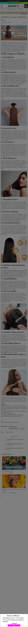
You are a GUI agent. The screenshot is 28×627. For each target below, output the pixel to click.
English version (5, 621)
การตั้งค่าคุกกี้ (14, 623)
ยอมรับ (14, 625)
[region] (14, 620)
